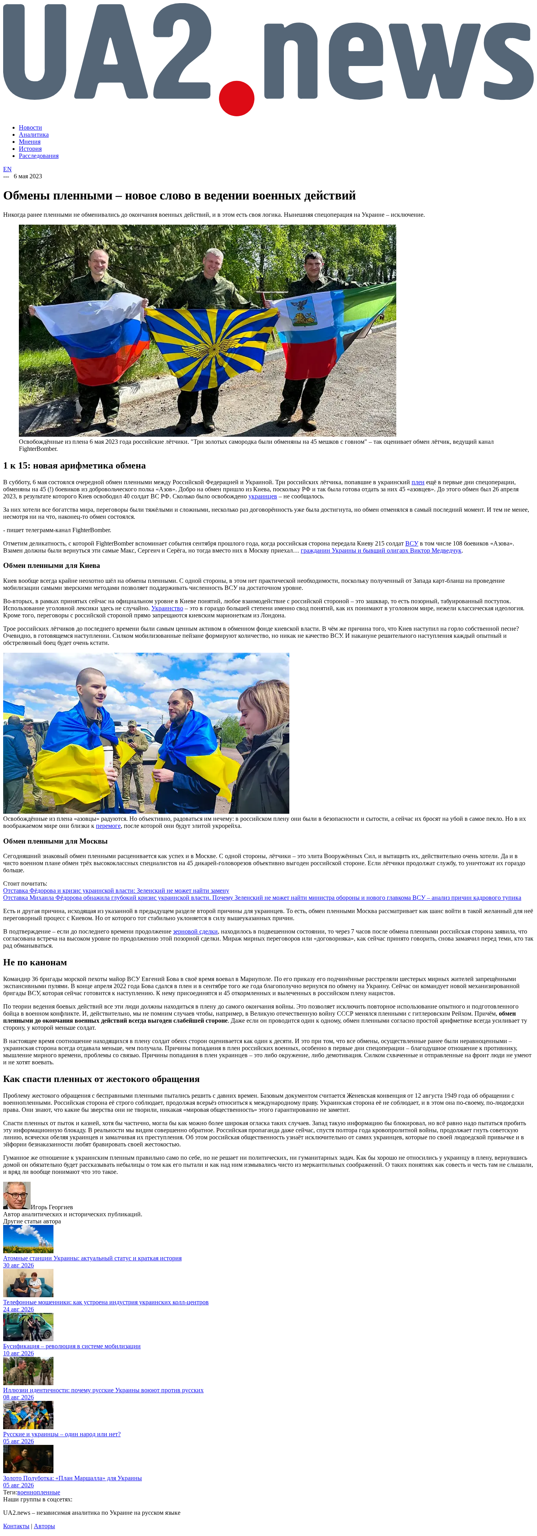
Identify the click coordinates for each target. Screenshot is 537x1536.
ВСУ (411, 543)
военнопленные (38, 1492)
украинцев (262, 496)
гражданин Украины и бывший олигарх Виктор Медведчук (381, 550)
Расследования (39, 155)
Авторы (44, 1526)
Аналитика (34, 134)
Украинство (167, 608)
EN (7, 169)
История (30, 148)
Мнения (29, 141)
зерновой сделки (195, 931)
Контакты (16, 1526)
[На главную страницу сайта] (268, 114)
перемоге (108, 825)
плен (418, 482)
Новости (30, 127)
